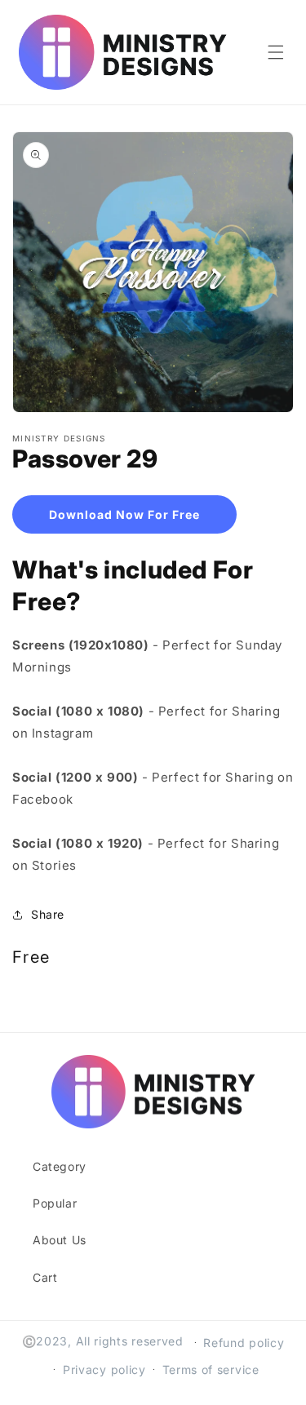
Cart (45, 1277)
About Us (59, 1240)
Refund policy (243, 1343)
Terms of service (210, 1369)
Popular (55, 1203)
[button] (276, 52)
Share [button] (47, 914)
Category (59, 1166)
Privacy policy (104, 1369)
